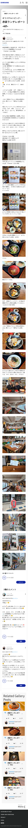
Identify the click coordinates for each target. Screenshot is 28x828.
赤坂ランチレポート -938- (14, 714)
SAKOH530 (11, 721)
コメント (21, 582)
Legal (2, 820)
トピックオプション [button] (23, 15)
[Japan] (5, 2)
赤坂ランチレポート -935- (14, 789)
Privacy (3, 817)
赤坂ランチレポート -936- (14, 764)
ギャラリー (5, 45)
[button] (23, 38)
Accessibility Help (6, 811)
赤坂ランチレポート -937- (14, 739)
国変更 (2, 823)
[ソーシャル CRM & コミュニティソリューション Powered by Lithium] (21, 806)
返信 (21, 641)
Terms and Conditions (7, 814)
